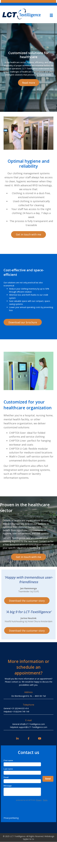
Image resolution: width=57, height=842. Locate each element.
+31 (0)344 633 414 (19, 708)
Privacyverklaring (11, 818)
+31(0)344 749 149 (20, 711)
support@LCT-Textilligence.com (33, 727)
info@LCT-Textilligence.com (32, 724)
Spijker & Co (28, 839)
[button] (28, 82)
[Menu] (51, 15)
